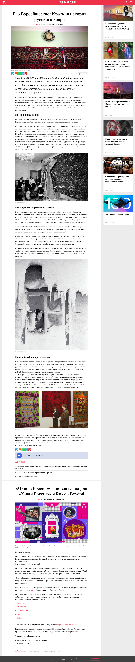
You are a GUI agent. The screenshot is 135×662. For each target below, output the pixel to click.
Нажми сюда (21, 651)
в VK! (43, 455)
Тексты (37, 24)
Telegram (84, 74)
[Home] (4, 2)
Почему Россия (23, 643)
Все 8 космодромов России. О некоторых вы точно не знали (117, 104)
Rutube (20, 618)
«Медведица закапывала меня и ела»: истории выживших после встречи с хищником (117, 65)
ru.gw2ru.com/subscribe (66, 625)
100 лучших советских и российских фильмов (34, 473)
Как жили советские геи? (26, 477)
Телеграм (21, 603)
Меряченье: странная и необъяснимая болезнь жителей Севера (116, 141)
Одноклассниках (23, 610)
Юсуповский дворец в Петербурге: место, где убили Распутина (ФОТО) (117, 26)
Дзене (19, 614)
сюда (63, 659)
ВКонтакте (21, 607)
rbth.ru (28, 588)
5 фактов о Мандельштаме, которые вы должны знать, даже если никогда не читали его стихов (51, 467)
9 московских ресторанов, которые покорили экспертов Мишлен (117, 179)
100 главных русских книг (117, 214)
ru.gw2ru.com (30, 590)
